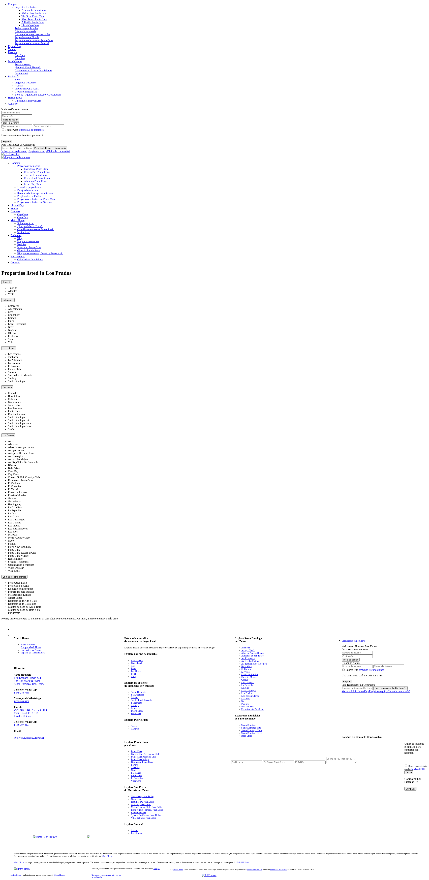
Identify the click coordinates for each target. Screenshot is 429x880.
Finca (133, 668)
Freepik (157, 868)
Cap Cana (20, 55)
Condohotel (136, 663)
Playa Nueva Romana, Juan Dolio (147, 810)
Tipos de (7, 282)
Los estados (9, 348)
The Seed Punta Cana (32, 16)
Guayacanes (136, 799)
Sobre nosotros (23, 64)
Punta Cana (136, 751)
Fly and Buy (14, 46)
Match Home (15, 61)
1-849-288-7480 (21, 693)
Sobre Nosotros (28, 644)
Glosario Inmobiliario (26, 91)
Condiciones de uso (254, 869)
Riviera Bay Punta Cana (34, 13)
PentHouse (136, 671)
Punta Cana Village (140, 759)
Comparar (410, 789)
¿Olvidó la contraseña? (58, 151)
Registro (7, 141)
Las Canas (136, 773)
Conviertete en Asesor (31, 650)
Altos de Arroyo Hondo (252, 653)
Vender (12, 49)
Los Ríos (245, 698)
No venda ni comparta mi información (106, 875)
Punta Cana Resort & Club (143, 757)
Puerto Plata (137, 711)
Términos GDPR (418, 769)
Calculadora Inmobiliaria (28, 100)
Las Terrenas (137, 833)
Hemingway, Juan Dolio (142, 802)
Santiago (135, 705)
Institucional (21, 73)
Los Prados (8, 435)
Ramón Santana (138, 812)
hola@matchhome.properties (29, 737)
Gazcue (244, 680)
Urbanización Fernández (252, 709)
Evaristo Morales (249, 677)
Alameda (245, 647)
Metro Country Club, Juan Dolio (146, 807)
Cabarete (135, 729)
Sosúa (134, 726)
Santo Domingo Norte (251, 730)
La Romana (136, 703)
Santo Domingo (138, 692)
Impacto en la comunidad (33, 652)
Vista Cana (136, 781)
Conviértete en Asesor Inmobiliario (33, 70)
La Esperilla (247, 685)
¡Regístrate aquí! (36, 151)
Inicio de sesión (10, 119)
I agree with (24, 129)
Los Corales (136, 775)
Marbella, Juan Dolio (141, 804)
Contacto (13, 103)
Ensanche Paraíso (249, 674)
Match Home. (59, 875)
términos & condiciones (31, 129)
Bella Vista (246, 666)
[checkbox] (406, 766)
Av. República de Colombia (254, 664)
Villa (133, 676)
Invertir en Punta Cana (27, 88)
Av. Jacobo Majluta (250, 661)
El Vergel (245, 672)
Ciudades (7, 387)
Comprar (12, 4)
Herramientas (15, 97)
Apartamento (137, 660)
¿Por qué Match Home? (28, 67)
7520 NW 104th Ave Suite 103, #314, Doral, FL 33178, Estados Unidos (30, 713)
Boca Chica (246, 736)
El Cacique (246, 669)
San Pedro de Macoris (141, 700)
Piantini (245, 704)
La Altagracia (137, 695)
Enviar (409, 772)
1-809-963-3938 (21, 701)
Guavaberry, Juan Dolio (142, 796)
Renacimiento (247, 706)
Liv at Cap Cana (30, 25)
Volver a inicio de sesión (14, 151)
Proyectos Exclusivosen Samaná (76, 843)
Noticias (19, 85)
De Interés (13, 76)
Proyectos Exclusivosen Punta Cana (22, 843)
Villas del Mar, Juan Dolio (143, 818)
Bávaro (134, 765)
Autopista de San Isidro (252, 655)
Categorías (8, 300)
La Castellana (247, 682)
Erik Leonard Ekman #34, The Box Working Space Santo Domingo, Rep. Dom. (29, 680)
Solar (133, 674)
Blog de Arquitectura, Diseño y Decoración (38, 94)
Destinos (12, 52)
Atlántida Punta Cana (32, 22)
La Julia (245, 688)
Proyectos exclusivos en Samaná (32, 43)
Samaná (134, 697)
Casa (133, 666)
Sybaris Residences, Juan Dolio (146, 815)
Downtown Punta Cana (142, 762)
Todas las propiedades (26, 28)
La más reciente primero (14, 577)
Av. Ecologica (248, 658)
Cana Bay (20, 58)
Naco (243, 701)
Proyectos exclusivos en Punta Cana (34, 40)
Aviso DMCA (96, 877)
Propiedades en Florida (27, 37)
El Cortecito (137, 778)
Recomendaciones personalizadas (32, 34)
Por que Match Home (31, 647)
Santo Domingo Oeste (251, 733)
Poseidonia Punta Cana (33, 10)
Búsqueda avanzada (25, 31)
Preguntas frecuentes (26, 82)
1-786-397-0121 (21, 725)
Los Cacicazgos (248, 690)
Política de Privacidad (278, 869)
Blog (17, 79)
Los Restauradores (250, 696)
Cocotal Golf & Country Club (145, 754)
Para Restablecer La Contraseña (50, 148)
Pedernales (136, 713)
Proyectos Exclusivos (26, 7)
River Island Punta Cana (34, 19)
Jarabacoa (135, 708)
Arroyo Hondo (248, 650)
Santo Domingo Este (251, 728)
